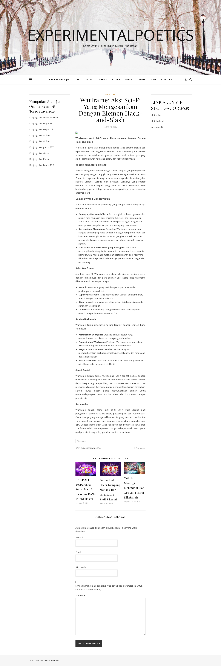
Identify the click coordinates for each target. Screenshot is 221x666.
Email (79, 552)
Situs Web (80, 567)
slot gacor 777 (46, 147)
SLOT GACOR (84, 79)
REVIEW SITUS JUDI (60, 79)
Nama (79, 537)
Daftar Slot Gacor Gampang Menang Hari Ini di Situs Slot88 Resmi (110, 489)
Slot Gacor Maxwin (48, 117)
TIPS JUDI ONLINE (161, 79)
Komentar (80, 595)
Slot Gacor (44, 153)
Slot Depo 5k (45, 123)
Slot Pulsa (44, 158)
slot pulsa (156, 115)
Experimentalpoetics (110, 34)
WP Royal (55, 660)
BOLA (128, 79)
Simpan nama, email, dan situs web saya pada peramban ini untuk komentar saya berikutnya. (108, 587)
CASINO (102, 79)
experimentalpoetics (91, 447)
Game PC (110, 94)
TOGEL (141, 79)
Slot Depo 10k (46, 129)
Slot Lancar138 (46, 164)
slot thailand (157, 121)
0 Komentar (140, 447)
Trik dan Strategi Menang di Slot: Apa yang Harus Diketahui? (134, 487)
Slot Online (44, 135)
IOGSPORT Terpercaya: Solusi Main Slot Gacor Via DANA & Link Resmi (85, 489)
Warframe (81, 441)
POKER (116, 79)
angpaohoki (157, 126)
